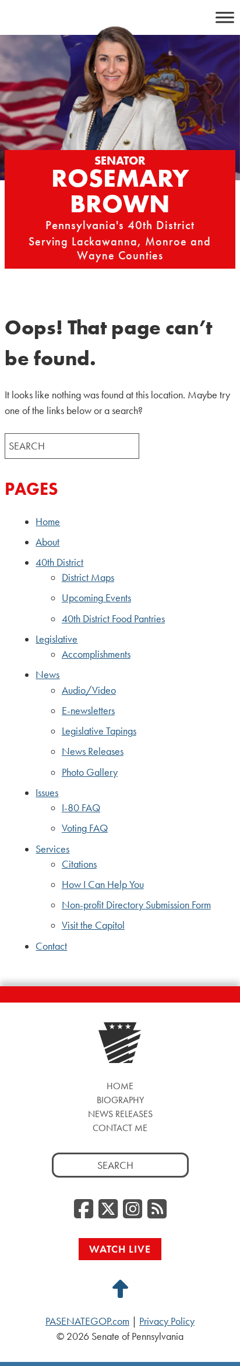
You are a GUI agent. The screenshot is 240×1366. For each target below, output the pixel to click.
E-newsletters (88, 710)
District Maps (88, 577)
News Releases (92, 751)
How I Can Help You (103, 884)
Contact (51, 946)
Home (48, 521)
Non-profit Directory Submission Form (136, 904)
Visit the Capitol (93, 925)
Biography (120, 1100)
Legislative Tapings (99, 731)
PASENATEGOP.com (87, 1321)
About (47, 542)
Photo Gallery (90, 772)
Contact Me (120, 1128)
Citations (79, 864)
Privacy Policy (167, 1321)
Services (52, 849)
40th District (59, 562)
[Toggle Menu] (225, 17)
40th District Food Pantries (113, 618)
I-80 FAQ (81, 807)
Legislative (56, 639)
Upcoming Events (96, 597)
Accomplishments (96, 654)
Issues (47, 792)
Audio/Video (89, 690)
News (47, 674)
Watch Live (120, 1249)
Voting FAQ (85, 828)
